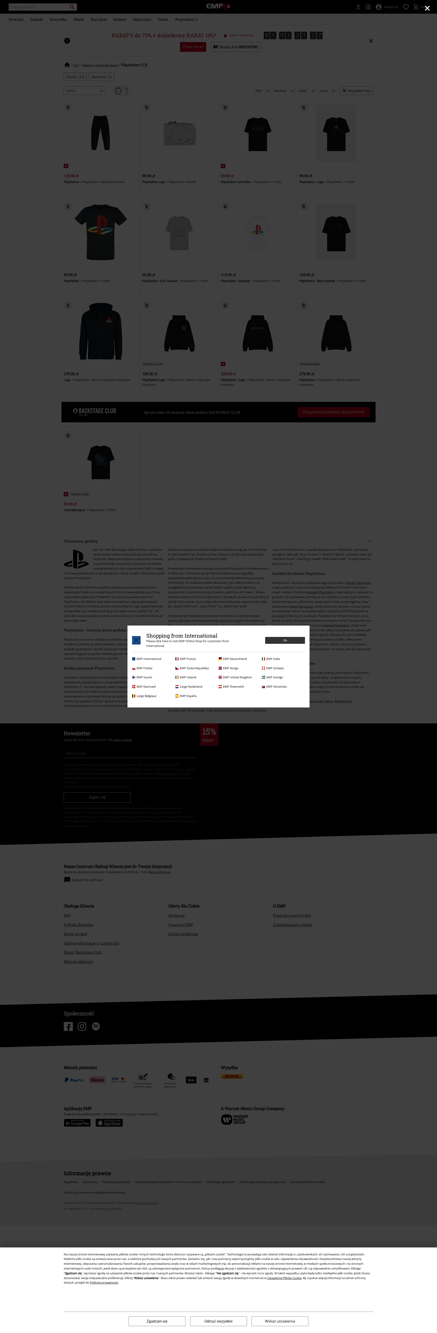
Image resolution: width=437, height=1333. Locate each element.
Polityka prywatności (104, 1282)
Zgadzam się (157, 1321)
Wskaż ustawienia (280, 1321)
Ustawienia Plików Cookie (284, 1278)
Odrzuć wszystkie (218, 1321)
